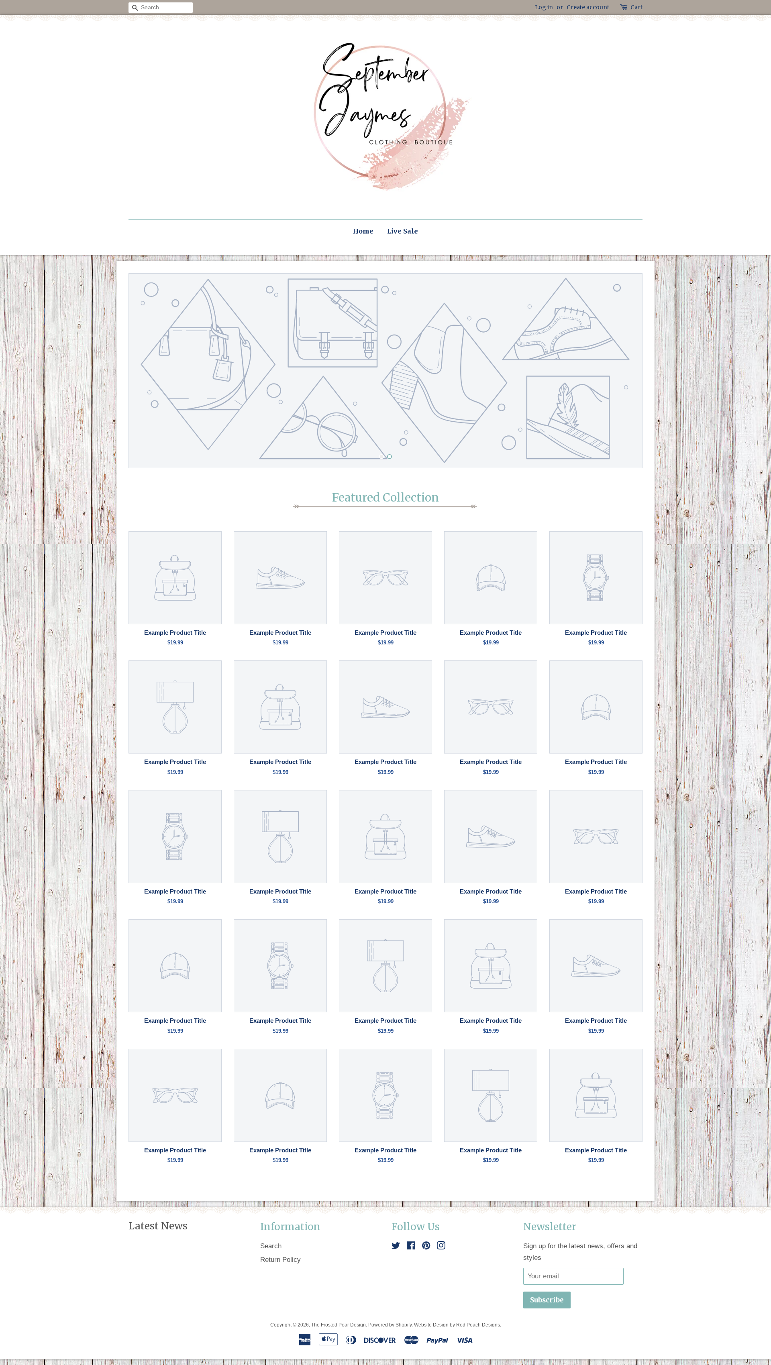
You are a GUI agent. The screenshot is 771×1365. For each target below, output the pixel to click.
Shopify (404, 1325)
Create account (588, 7)
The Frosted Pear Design (338, 1325)
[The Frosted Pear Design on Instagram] (440, 1247)
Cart (636, 7)
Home (363, 231)
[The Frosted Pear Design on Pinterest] (426, 1247)
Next (625, 370)
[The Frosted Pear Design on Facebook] (411, 1247)
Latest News (158, 1226)
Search (270, 1246)
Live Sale (402, 231)
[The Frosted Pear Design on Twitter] (396, 1247)
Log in (544, 7)
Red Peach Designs (478, 1325)
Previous (146, 370)
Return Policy (280, 1259)
